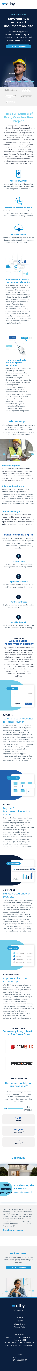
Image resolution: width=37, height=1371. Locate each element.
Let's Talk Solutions (18, 46)
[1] (22, 1120)
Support (19, 1321)
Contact (19, 1317)
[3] (22, 1143)
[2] (23, 1132)
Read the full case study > (24, 1192)
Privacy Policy (20, 1327)
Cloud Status (19, 1324)
